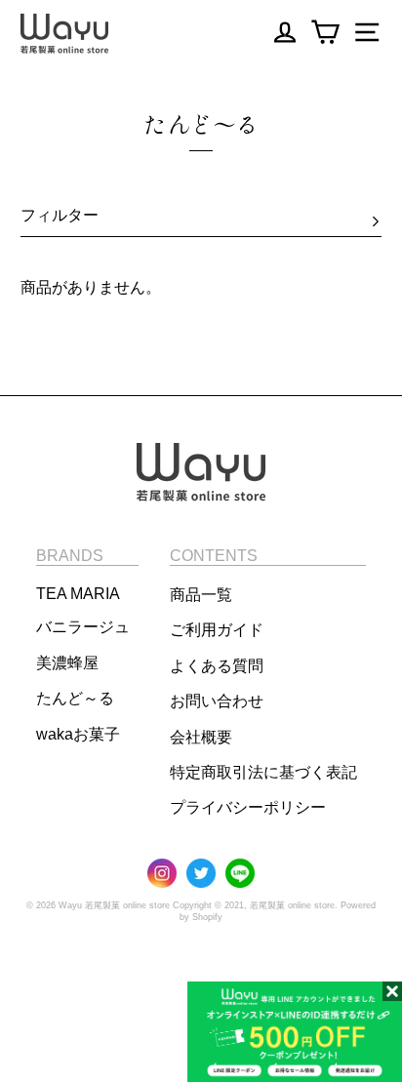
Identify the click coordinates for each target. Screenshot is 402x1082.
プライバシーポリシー (248, 807)
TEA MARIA (78, 593)
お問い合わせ (216, 701)
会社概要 (201, 737)
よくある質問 (216, 666)
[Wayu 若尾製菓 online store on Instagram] (162, 875)
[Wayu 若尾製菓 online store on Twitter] (201, 875)
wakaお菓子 (78, 734)
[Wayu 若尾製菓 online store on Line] (240, 875)
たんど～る (75, 698)
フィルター (59, 215)
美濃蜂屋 (67, 663)
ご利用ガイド (216, 629)
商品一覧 (201, 594)
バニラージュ (83, 627)
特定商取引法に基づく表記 (263, 772)
